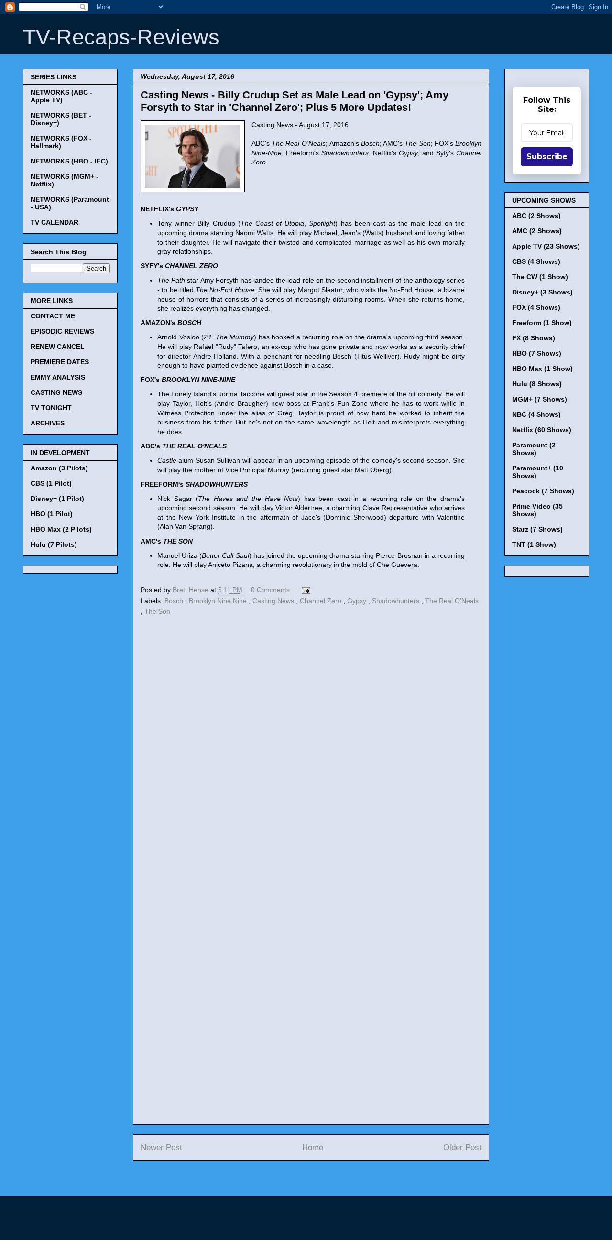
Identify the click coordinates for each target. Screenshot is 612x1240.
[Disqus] (311, 750)
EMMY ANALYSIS (58, 377)
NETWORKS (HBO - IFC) (69, 161)
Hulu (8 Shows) (537, 384)
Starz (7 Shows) (537, 529)
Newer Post (161, 1147)
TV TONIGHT (51, 408)
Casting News (274, 601)
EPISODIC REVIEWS (62, 331)
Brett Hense (191, 590)
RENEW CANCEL (58, 346)
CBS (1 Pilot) (51, 483)
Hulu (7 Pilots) (54, 544)
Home (312, 1147)
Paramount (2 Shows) (534, 449)
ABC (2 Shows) (536, 215)
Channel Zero (321, 601)
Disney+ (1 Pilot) (57, 498)
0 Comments (270, 590)
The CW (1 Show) (540, 277)
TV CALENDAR (54, 222)
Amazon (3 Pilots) (59, 468)
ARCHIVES (48, 423)
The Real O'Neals (452, 601)
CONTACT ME (53, 316)
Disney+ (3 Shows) (542, 292)
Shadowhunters (396, 601)
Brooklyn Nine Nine (219, 601)
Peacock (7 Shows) (543, 491)
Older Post (462, 1147)
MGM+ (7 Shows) (539, 399)
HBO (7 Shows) (536, 353)
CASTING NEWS (56, 392)
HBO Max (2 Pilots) (61, 529)
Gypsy (357, 601)
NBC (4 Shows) (536, 414)
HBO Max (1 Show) (542, 368)
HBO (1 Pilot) (52, 514)
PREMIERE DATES (60, 362)
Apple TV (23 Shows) (546, 246)
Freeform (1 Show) (542, 322)
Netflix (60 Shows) (541, 430)
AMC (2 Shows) (537, 231)
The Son (157, 611)
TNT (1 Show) (534, 544)
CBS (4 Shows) (536, 261)
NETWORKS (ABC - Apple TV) (61, 96)
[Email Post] (304, 590)
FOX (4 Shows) (536, 307)
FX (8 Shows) (533, 338)
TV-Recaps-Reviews (121, 37)
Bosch (174, 601)
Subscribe (547, 156)
